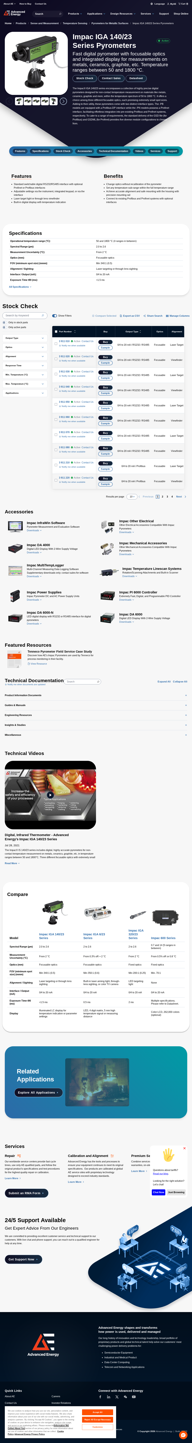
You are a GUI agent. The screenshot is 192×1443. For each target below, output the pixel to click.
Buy (105, 342)
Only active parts (17, 327)
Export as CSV (131, 316)
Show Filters (65, 315)
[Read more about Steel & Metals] (86, 1067)
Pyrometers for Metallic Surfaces (110, 23)
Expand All (164, 681)
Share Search (154, 316)
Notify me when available (73, 345)
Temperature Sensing (75, 23)
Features (20, 151)
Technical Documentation (113, 151)
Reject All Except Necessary (97, 1420)
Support (172, 151)
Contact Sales (111, 78)
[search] (24, 315)
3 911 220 (64, 477)
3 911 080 (64, 447)
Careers (56, 1396)
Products (21, 23)
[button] (183, 1435)
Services (155, 151)
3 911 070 (64, 432)
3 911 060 (64, 417)
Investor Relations (61, 1403)
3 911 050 (64, 402)
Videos (139, 151)
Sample (105, 347)
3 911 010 (64, 341)
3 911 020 (64, 356)
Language (159, 4)
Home (8, 23)
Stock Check (84, 78)
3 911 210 (64, 462)
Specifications (40, 151)
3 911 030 (64, 371)
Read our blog (160, 1173)
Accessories (85, 151)
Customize (98, 1427)
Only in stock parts (18, 322)
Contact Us (87, 341)
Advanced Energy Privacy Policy (29, 1434)
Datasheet (136, 78)
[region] (60, 1422)
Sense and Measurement (44, 23)
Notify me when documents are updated (26, 684)
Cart (184, 4)
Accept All (97, 1412)
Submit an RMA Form (24, 1193)
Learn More (12, 1178)
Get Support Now (21, 1259)
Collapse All (180, 681)
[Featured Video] (50, 795)
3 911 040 (64, 386)
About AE (10, 1396)
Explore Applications (36, 1092)
